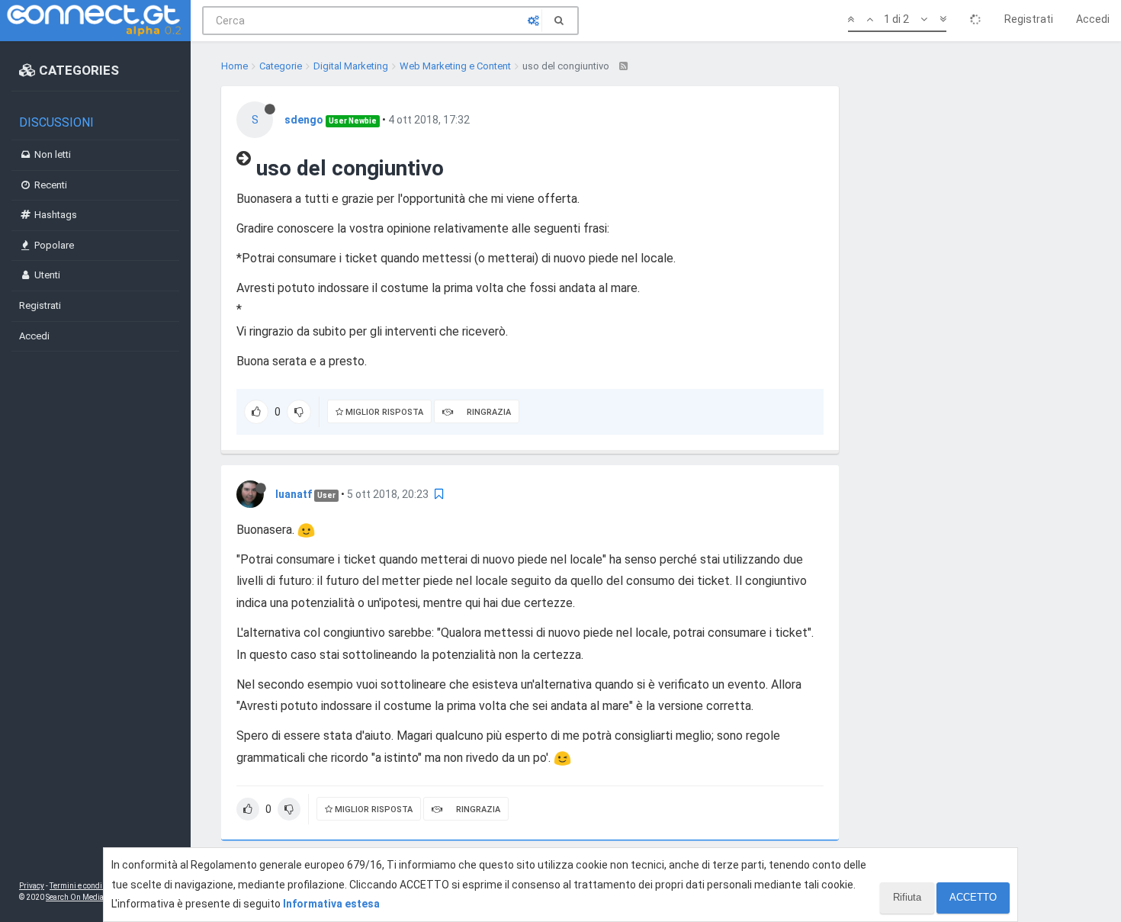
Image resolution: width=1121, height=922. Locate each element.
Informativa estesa (331, 904)
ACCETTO (973, 897)
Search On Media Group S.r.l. (95, 897)
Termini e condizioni (85, 886)
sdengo (303, 120)
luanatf (293, 494)
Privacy (31, 886)
